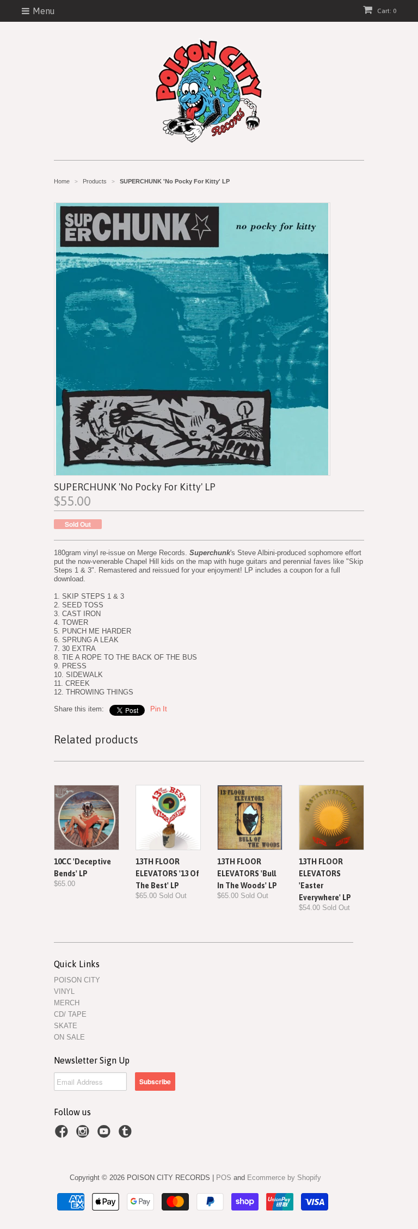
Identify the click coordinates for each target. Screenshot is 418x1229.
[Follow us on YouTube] (105, 1135)
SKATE (65, 1026)
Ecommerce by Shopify (284, 1177)
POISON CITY (77, 980)
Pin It (158, 709)
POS (223, 1177)
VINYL (64, 991)
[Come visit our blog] (127, 1135)
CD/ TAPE (70, 1014)
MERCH (66, 1003)
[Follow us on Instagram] (84, 1135)
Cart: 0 (386, 11)
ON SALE (69, 1037)
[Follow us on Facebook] (63, 1135)
